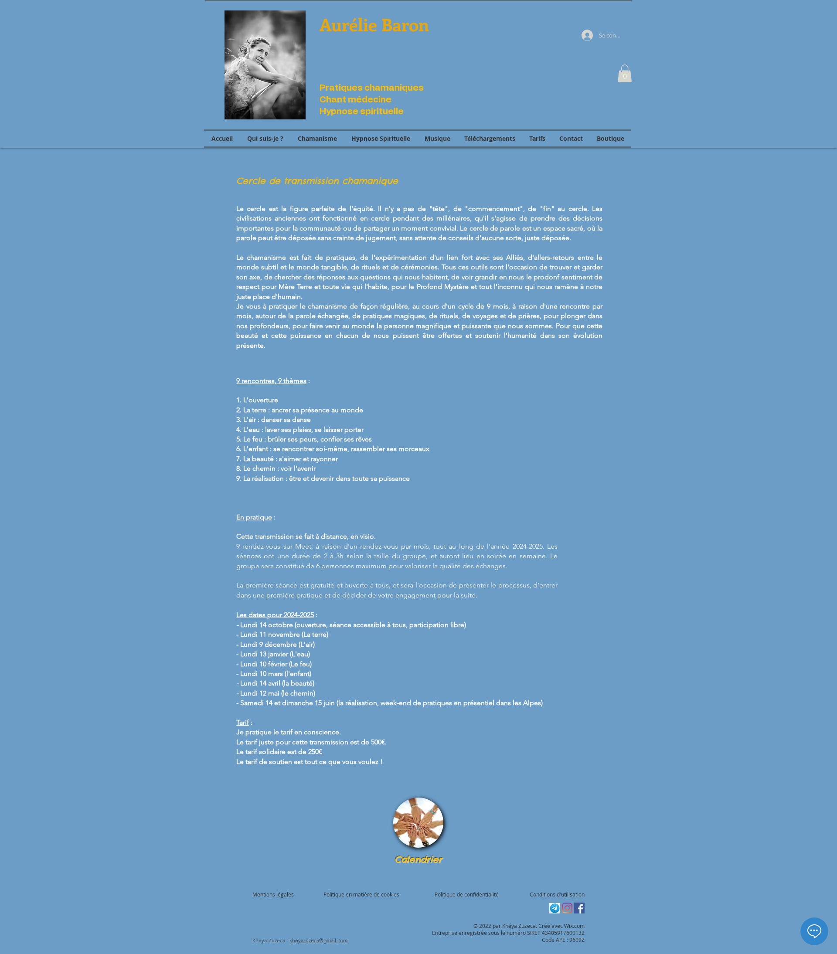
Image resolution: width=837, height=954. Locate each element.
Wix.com (574, 925)
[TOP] (418, 823)
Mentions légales (273, 894)
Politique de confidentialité (467, 894)
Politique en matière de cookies (362, 894)
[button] (624, 73)
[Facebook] (579, 908)
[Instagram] (566, 908)
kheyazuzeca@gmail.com (318, 940)
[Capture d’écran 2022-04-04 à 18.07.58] (554, 908)
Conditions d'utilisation (557, 894)
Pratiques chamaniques (372, 88)
